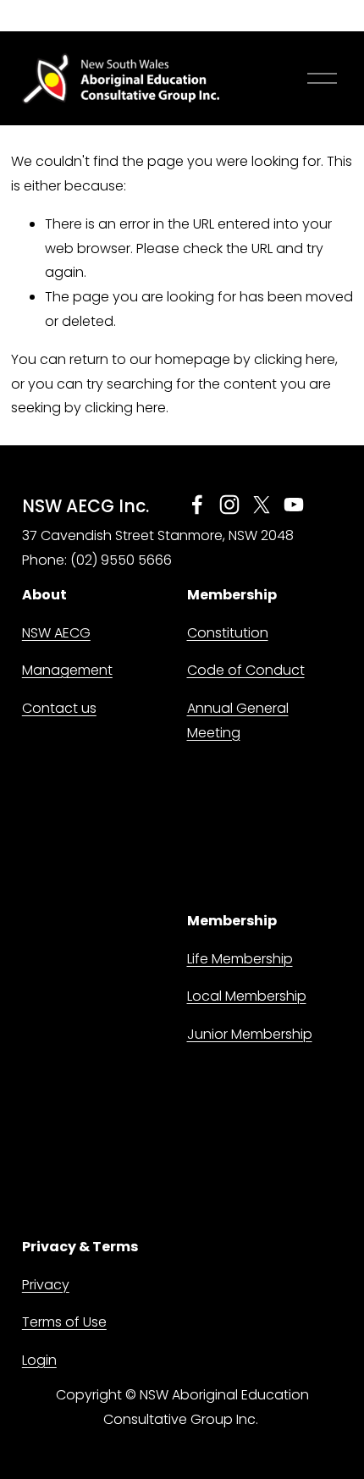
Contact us (59, 708)
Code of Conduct (246, 670)
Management (67, 670)
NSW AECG (56, 633)
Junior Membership (249, 1034)
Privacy (45, 1284)
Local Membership (246, 996)
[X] (261, 504)
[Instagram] (229, 504)
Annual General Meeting (238, 720)
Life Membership (240, 959)
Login (39, 1360)
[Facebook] (197, 504)
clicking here (294, 359)
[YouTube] (294, 504)
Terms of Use (64, 1322)
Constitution (227, 633)
